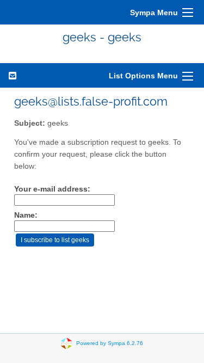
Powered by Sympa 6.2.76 (109, 343)
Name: (26, 215)
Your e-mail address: (52, 189)
